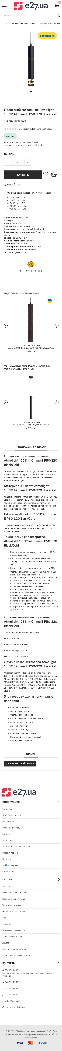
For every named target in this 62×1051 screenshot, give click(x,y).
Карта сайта (8, 871)
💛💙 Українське (10, 865)
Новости (6, 859)
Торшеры (6, 924)
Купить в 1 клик (12, 184)
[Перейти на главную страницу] (3, 23)
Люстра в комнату (19, 729)
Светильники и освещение (22, 23)
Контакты (7, 809)
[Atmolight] (31, 279)
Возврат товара (10, 853)
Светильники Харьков (21, 740)
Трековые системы (11, 905)
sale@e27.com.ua (10, 1001)
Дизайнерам (8, 821)
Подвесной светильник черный (25, 737)
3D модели (7, 840)
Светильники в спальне (21, 715)
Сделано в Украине (19, 707)
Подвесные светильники (14, 899)
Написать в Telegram (16, 1007)
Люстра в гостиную (20, 726)
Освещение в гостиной (21, 722)
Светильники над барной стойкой (26, 718)
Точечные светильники (13, 930)
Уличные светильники (13, 936)
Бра (4, 918)
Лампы (5, 943)
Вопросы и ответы (11, 828)
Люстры (6, 886)
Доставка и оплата (11, 815)
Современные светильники (23, 733)
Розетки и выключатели (14, 949)
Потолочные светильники (15, 892)
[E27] (31, 6)
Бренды (6, 834)
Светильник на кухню (20, 711)
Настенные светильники (14, 911)
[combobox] (31, 16)
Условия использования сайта (16, 846)
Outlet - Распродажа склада (16, 955)
